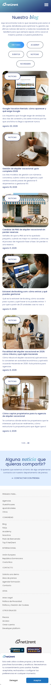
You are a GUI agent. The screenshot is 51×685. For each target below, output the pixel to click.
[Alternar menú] (46, 4)
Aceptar (37, 680)
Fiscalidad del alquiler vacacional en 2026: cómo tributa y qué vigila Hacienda (23, 353)
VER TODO (16, 45)
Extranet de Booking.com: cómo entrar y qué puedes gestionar (24, 293)
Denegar (14, 680)
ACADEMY (35, 45)
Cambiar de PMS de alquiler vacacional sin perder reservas (23, 231)
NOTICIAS (35, 54)
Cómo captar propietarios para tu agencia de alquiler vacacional (24, 415)
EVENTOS (16, 54)
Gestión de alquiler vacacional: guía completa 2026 (20, 170)
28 (28, 443)
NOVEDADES (25, 64)
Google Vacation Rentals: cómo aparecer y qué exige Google (24, 110)
